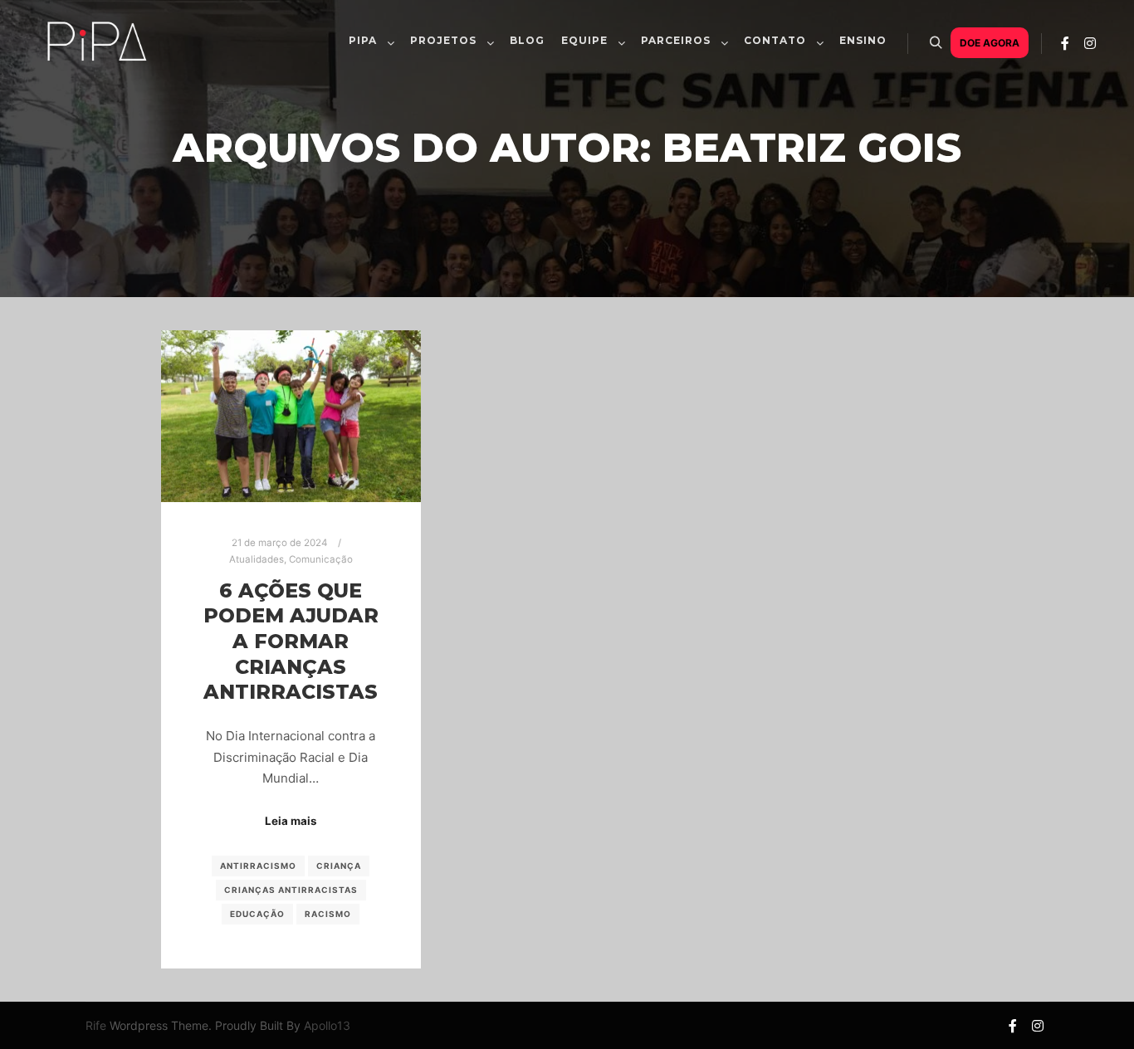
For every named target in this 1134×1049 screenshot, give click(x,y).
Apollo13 (327, 1025)
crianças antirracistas (291, 890)
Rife (96, 1025)
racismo (328, 914)
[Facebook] (1065, 43)
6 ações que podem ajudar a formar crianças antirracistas (291, 641)
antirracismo (258, 866)
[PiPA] (96, 78)
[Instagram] (1090, 43)
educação (257, 914)
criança (338, 866)
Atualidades (256, 559)
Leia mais (290, 820)
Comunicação (321, 559)
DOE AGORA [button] (989, 43)
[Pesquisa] (936, 43)
